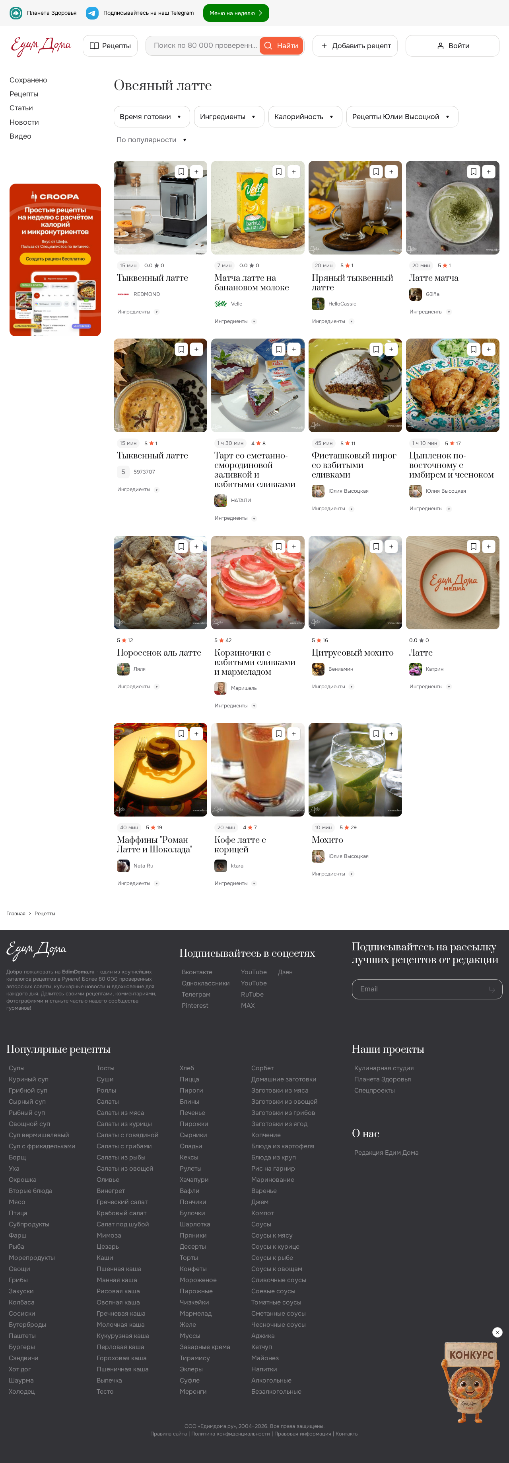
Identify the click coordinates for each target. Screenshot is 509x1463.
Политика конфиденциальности (230, 1433)
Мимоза (109, 1235)
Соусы (261, 1224)
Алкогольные (271, 1380)
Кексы (189, 1157)
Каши (105, 1257)
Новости (24, 122)
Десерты (193, 1246)
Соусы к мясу (272, 1235)
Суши (105, 1079)
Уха (14, 1168)
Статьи (21, 108)
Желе (188, 1324)
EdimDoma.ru (78, 971)
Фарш (18, 1235)
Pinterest (195, 1005)
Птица (18, 1213)
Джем (259, 1202)
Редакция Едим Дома (386, 1152)
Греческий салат (122, 1202)
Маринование (272, 1179)
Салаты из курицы (124, 1124)
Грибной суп (28, 1090)
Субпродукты (29, 1224)
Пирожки (194, 1124)
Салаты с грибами (124, 1146)
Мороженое (198, 1280)
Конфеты (193, 1269)
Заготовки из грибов (283, 1113)
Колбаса (22, 1302)
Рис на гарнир (273, 1168)
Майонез (265, 1358)
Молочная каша (121, 1324)
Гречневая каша (121, 1313)
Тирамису (195, 1358)
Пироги (191, 1090)
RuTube (252, 994)
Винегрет (111, 1191)
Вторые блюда (30, 1191)
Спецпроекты (374, 1090)
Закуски (21, 1291)
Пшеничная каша (123, 1369)
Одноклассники (206, 983)
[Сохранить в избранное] (181, 171)
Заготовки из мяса (280, 1090)
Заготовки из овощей (284, 1101)
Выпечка (109, 1380)
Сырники (193, 1135)
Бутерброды (27, 1324)
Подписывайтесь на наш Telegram (148, 12)
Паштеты (22, 1336)
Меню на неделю (232, 13)
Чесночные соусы (278, 1324)
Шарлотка (195, 1224)
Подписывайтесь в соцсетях (247, 953)
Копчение (266, 1135)
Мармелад (196, 1313)
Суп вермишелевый (39, 1135)
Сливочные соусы (278, 1280)
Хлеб (187, 1068)
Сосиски (22, 1313)
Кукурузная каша (123, 1336)
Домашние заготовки (284, 1079)
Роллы (106, 1090)
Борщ (17, 1157)
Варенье (264, 1191)
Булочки (192, 1213)
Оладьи (191, 1146)
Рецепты (24, 94)
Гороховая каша (122, 1358)
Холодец (22, 1391)
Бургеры (22, 1347)
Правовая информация (302, 1433)
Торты (189, 1257)
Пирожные (196, 1291)
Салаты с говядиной (128, 1135)
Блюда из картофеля (283, 1146)
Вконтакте (197, 972)
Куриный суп (29, 1079)
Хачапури (194, 1179)
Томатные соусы (276, 1302)
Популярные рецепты (58, 1049)
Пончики (193, 1202)
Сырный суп (27, 1101)
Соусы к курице (275, 1246)
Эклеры (191, 1369)
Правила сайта (168, 1433)
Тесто (105, 1391)
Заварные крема (205, 1347)
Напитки (264, 1369)
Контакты (347, 1433)
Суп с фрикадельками (42, 1146)
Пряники (193, 1235)
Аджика (263, 1336)
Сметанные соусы (278, 1313)
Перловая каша (120, 1347)
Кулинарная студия (384, 1068)
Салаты (108, 1101)
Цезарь (108, 1246)
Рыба (16, 1246)
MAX (247, 1005)
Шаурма (21, 1380)
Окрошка (23, 1179)
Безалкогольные (276, 1391)
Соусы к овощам (276, 1269)
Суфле (190, 1380)
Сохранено (28, 80)
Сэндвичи (24, 1358)
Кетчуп (261, 1347)
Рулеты (191, 1168)
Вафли (190, 1191)
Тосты (106, 1068)
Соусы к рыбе (272, 1257)
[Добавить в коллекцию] (196, 171)
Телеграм (196, 994)
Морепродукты (32, 1257)
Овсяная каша (118, 1302)
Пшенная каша (119, 1269)
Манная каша (117, 1280)
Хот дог (20, 1369)
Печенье (192, 1113)
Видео (20, 136)
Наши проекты (388, 1049)
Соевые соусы (273, 1291)
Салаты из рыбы (121, 1157)
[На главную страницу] (41, 46)
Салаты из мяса (120, 1113)
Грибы (18, 1280)
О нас (365, 1134)
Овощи (19, 1269)
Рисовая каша (118, 1291)
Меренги (193, 1391)
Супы (17, 1068)
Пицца (189, 1079)
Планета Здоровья (51, 12)
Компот (262, 1213)
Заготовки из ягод (279, 1124)
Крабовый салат (121, 1213)
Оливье (108, 1179)
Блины (189, 1101)
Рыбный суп (27, 1113)
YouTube (254, 972)
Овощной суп (29, 1124)
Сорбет (262, 1068)
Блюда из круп (273, 1157)
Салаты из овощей (125, 1168)
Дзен (285, 972)
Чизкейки (194, 1302)
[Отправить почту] (492, 989)
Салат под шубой (123, 1224)
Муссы (190, 1336)
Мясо (17, 1202)
